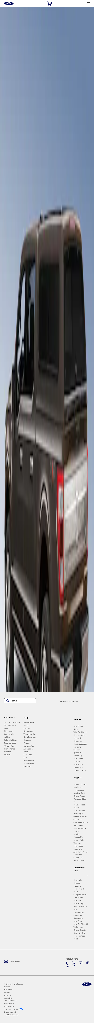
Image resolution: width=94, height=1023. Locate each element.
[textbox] (20, 700)
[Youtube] (81, 963)
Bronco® (64, 701)
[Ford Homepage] (87, 984)
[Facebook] (67, 963)
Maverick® (73, 701)
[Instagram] (87, 963)
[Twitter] (73, 963)
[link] (7, 987)
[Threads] (67, 965)
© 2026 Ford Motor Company (13, 984)
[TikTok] (73, 965)
